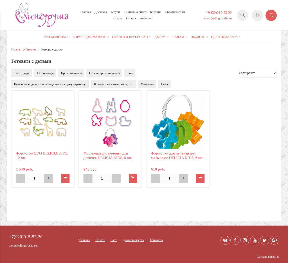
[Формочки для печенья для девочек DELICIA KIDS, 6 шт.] (110, 122)
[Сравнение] (257, 15)
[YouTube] (254, 240)
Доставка (100, 12)
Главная (85, 12)
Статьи (118, 18)
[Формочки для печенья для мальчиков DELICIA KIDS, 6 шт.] (178, 122)
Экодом (31, 49)
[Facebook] (234, 240)
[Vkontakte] (225, 240)
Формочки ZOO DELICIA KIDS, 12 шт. (42, 155)
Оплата (131, 18)
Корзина (155, 12)
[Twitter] (264, 240)
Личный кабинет (135, 12)
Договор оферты (133, 240)
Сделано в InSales (268, 256)
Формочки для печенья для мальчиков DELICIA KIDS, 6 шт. (177, 155)
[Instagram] (244, 240)
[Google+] (274, 240)
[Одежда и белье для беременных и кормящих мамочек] (42, 26)
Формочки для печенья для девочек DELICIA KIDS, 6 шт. (107, 155)
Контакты (146, 18)
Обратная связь (175, 12)
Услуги (115, 12)
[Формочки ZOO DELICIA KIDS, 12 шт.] (43, 122)
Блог (113, 240)
